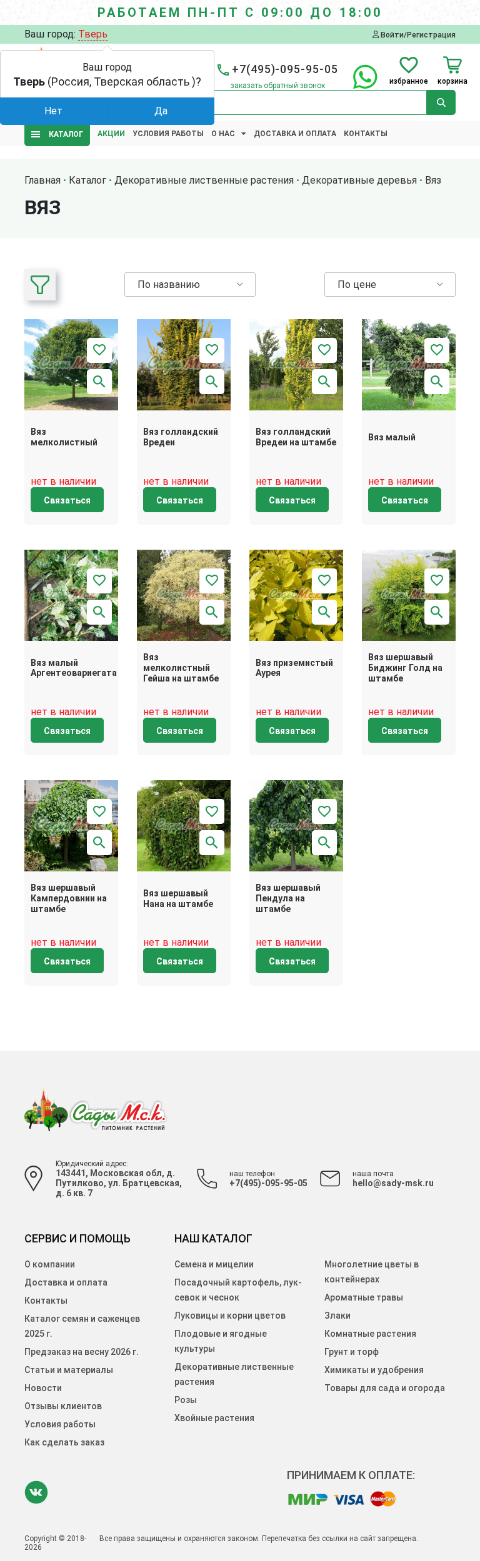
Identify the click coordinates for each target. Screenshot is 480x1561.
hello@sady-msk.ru (393, 1183)
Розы (185, 1400)
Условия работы (168, 133)
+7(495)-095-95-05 (268, 1183)
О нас (223, 133)
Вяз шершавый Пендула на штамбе (288, 898)
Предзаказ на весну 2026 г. (81, 1352)
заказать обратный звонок (278, 85)
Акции (111, 133)
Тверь (93, 34)
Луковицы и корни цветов (230, 1316)
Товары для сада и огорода (384, 1388)
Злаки (337, 1316)
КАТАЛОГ (63, 134)
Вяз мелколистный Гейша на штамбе (181, 667)
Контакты (366, 133)
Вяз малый (392, 437)
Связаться (67, 500)
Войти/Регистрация (417, 35)
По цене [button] (357, 284)
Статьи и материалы (68, 1370)
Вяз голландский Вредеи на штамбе (296, 437)
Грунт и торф (351, 1352)
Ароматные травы (363, 1297)
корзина (453, 81)
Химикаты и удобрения (374, 1370)
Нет (53, 111)
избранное (408, 81)
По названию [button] (169, 284)
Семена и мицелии (214, 1264)
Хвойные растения (214, 1418)
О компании (49, 1264)
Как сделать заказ (64, 1442)
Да (161, 111)
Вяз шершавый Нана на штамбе (178, 898)
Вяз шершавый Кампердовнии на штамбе (69, 898)
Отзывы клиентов (63, 1406)
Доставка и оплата (295, 133)
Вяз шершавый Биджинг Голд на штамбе (405, 667)
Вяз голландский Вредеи (180, 437)
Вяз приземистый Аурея (294, 668)
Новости (43, 1388)
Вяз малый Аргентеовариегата (74, 668)
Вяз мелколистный (64, 437)
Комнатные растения (370, 1334)
